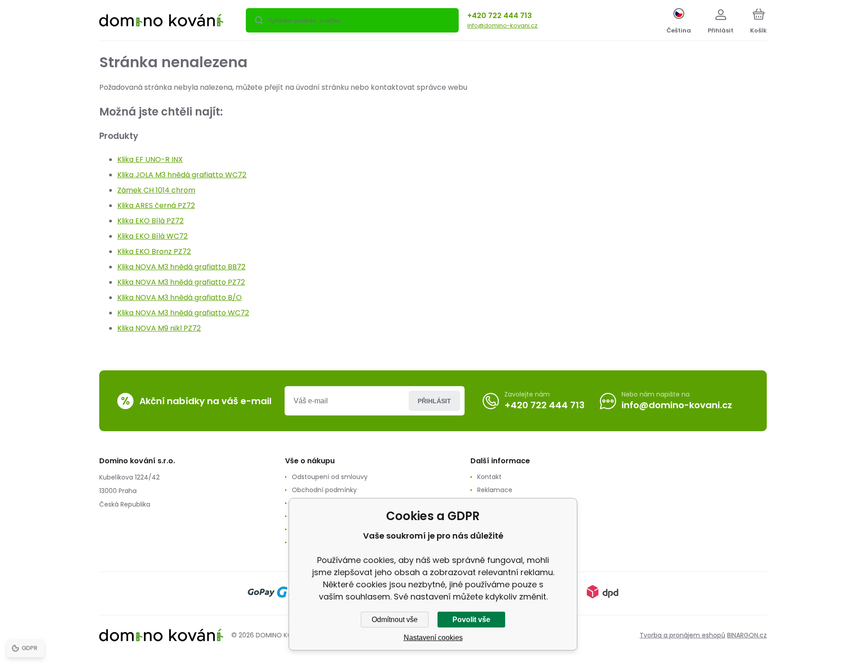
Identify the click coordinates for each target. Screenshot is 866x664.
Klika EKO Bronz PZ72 (154, 251)
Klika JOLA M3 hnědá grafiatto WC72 (181, 175)
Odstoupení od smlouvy (330, 476)
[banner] (161, 21)
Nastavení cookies (433, 637)
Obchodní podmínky (324, 489)
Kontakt (489, 476)
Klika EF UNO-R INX (150, 159)
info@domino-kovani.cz (502, 25)
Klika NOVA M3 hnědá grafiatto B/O (179, 297)
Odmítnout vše (395, 619)
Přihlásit (434, 401)
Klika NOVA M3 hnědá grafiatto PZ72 (181, 282)
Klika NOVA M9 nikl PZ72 (159, 328)
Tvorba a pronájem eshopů (682, 635)
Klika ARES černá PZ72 (156, 205)
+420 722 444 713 (499, 15)
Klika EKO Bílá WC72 (152, 236)
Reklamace (494, 489)
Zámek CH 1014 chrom (156, 190)
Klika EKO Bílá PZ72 (150, 221)
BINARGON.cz (747, 635)
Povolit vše (471, 619)
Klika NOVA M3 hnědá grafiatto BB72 (181, 267)
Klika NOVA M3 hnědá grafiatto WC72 (183, 313)
